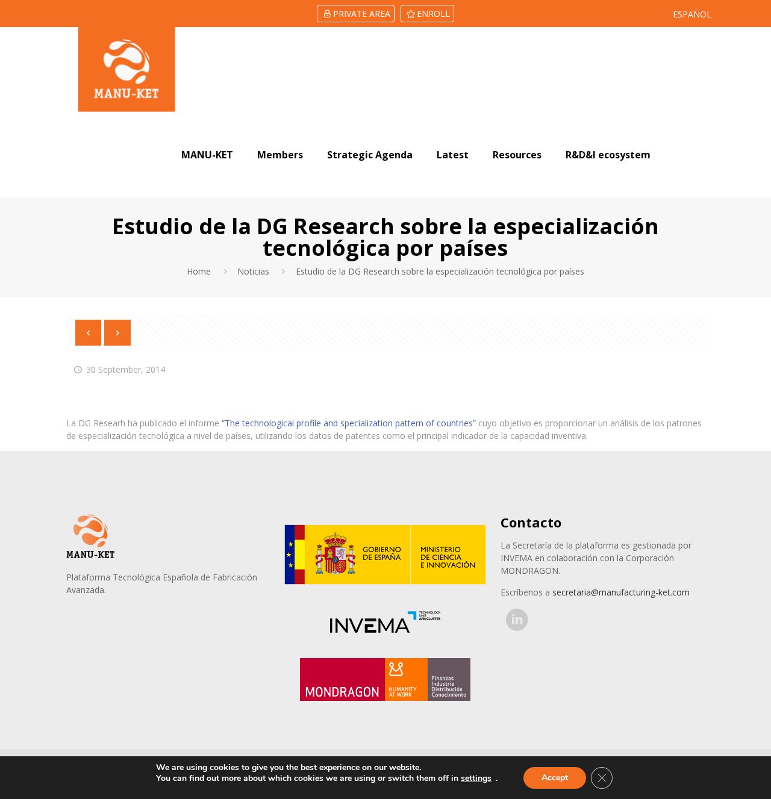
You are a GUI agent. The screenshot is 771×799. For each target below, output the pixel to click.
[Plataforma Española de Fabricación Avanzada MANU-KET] (126, 69)
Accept (555, 777)
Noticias (253, 271)
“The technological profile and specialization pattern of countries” (349, 423)
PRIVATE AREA (361, 13)
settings (476, 778)
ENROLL (433, 13)
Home (199, 271)
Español (692, 14)
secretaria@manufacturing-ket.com (621, 592)
